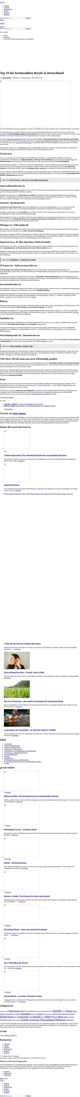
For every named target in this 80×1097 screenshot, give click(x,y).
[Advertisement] (40, 55)
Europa (7, 397)
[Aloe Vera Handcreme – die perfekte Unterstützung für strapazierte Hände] (42, 689)
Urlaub (24, 1019)
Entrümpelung (44, 1011)
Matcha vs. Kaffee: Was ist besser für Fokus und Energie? (27, 896)
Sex (65, 1016)
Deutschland (37, 1011)
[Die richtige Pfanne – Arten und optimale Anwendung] (42, 914)
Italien (40, 1014)
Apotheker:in (8, 758)
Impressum (7, 1075)
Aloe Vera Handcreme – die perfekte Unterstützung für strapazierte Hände (33, 701)
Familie (11, 397)
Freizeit (6, 11)
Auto (7, 1011)
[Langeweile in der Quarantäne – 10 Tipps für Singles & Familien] (42, 718)
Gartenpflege (9, 1014)
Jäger (49, 1014)
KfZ (52, 1014)
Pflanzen (54, 1017)
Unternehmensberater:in (12, 746)
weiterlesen (21, 461)
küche (15, 1017)
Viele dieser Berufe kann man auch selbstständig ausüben (22, 761)
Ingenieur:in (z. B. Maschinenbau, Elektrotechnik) (20, 751)
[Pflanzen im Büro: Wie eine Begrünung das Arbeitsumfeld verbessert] (42, 781)
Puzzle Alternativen (11, 485)
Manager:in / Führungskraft (13, 749)
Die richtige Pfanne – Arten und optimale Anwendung (25, 929)
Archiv (2, 1035)
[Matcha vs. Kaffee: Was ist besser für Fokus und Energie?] (42, 881)
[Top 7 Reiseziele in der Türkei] (42, 948)
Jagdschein (45, 1014)
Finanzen (7, 13)
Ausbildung (2, 1011)
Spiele (9, 1020)
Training (18, 1020)
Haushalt (25, 1013)
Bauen (22, 1011)
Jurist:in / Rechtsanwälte (12, 747)
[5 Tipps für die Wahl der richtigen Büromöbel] (42, 567)
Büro (26, 1011)
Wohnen (6, 6)
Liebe (31, 1017)
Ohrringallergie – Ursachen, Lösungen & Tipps (23, 996)
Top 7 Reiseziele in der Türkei (16, 963)
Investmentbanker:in (11, 754)
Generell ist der (12, 134)
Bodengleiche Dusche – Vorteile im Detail (20, 829)
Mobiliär (37, 1016)
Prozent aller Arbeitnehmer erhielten (47, 141)
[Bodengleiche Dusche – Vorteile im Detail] (42, 814)
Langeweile (22, 1016)
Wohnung (60, 1019)
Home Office (33, 1014)
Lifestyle (6, 7)
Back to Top (4, 1078)
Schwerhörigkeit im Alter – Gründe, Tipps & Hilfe (24, 672)
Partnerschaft (8, 9)
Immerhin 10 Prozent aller (24, 142)
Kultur (3, 1016)
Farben (63, 1011)
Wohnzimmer (70, 1020)
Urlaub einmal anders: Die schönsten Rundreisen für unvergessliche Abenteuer (35, 455)
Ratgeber (6, 14)
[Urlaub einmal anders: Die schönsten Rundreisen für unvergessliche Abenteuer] (42, 439)
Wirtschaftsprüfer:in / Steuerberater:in (16, 760)
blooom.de (23, 148)
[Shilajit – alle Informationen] (42, 847)
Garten (2, 1014)
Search (28, 18)
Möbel (48, 1016)
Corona (2, 397)
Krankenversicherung (66, 1014)
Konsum (56, 1014)
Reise (61, 1016)
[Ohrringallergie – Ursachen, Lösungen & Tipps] (42, 981)
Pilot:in (6, 756)
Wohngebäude (47, 1019)
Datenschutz (8, 1073)
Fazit (6, 763)
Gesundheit (18, 1014)
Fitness (68, 1010)
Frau (74, 1011)
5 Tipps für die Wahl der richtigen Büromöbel (22, 644)
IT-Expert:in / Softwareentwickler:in (15, 753)
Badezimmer (14, 1011)
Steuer (13, 1020)
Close (2, 1080)
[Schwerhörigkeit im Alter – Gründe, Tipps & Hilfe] (42, 661)
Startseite (6, 1071)
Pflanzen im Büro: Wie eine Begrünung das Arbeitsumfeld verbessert (31, 796)
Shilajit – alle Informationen (15, 863)
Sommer (3, 1020)
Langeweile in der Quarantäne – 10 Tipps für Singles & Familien (30, 730)
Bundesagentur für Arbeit (40, 394)
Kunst (10, 1016)
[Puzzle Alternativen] (42, 472)
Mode (42, 1017)
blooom (2, 2)
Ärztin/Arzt (8, 744)
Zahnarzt (2, 173)
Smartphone (71, 1017)
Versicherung (34, 1020)
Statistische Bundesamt (14, 139)
